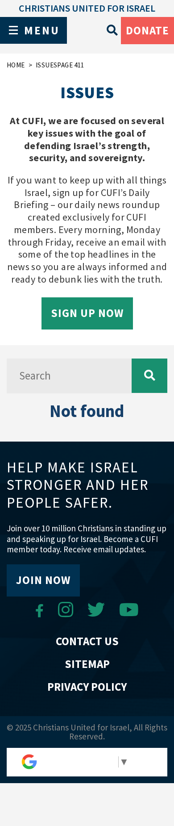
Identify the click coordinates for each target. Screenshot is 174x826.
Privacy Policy (87, 687)
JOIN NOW (43, 580)
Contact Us (87, 641)
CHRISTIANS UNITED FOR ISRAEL (87, 8)
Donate (147, 30)
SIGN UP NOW (87, 313)
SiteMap (87, 664)
